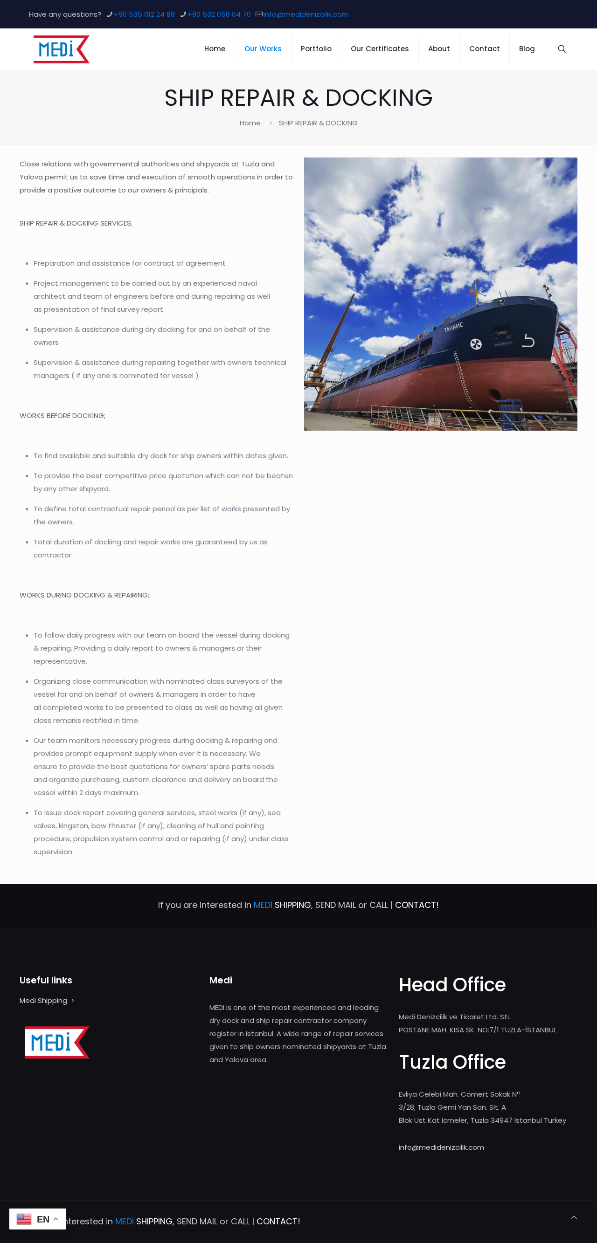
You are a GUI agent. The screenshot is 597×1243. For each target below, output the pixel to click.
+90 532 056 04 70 (219, 14)
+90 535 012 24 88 (144, 14)
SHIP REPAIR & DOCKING (318, 123)
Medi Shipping (43, 1000)
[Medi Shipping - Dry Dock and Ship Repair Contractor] (61, 48)
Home (250, 123)
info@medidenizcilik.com (306, 14)
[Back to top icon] (573, 1217)
